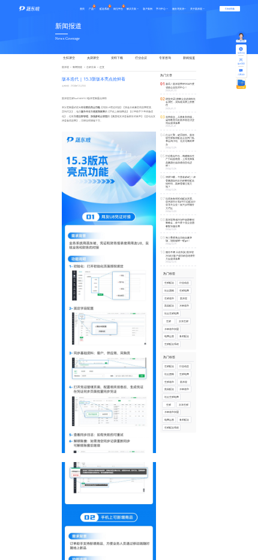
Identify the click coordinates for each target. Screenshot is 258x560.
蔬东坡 (65, 66)
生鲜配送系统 (171, 343)
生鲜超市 (169, 298)
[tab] (72, 58)
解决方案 (131, 8)
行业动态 (184, 282)
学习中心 (161, 8)
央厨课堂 (93, 57)
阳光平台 (118, 8)
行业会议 (141, 57)
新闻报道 (189, 57)
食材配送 (184, 336)
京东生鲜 (183, 321)
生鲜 (168, 321)
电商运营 (169, 336)
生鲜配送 (169, 282)
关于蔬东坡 (196, 8)
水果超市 (184, 305)
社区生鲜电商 (171, 313)
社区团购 (169, 290)
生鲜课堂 (69, 57)
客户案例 (147, 8)
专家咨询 (165, 57)
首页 (82, 8)
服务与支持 (178, 8)
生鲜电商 (184, 290)
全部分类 (91, 66)
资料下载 (117, 57)
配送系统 (104, 8)
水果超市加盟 (171, 328)
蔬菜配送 (169, 305)
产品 (91, 8)
